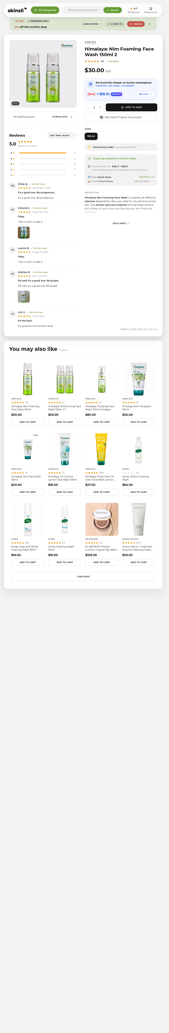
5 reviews (113, 61)
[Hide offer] (149, 24)
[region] (43, 74)
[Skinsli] (17, 10)
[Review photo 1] (24, 233)
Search (114, 10)
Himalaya (90, 42)
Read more (119, 223)
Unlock (138, 24)
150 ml (91, 136)
